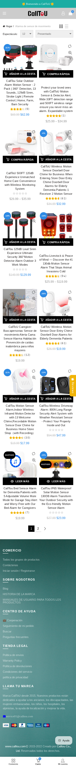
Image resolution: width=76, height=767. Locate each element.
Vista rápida (34, 53)
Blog (5, 588)
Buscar (7, 631)
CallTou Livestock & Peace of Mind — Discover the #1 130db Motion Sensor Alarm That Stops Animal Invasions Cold (56, 263)
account (63, 13)
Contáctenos (10, 565)
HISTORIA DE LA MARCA (19, 594)
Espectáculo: (10, 33)
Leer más (22, 481)
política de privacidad (15, 677)
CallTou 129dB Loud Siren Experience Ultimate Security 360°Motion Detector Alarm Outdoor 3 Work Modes (20, 256)
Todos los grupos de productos (21, 559)
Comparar (34, 46)
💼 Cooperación (12, 620)
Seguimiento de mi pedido (18, 625)
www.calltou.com (15, 746)
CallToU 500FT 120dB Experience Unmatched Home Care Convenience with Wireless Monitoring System (20, 181)
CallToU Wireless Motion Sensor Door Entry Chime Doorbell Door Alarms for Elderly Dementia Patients (56, 332)
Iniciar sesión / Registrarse (19, 570)
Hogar (9, 26)
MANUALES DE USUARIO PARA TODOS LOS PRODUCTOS (32, 601)
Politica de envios (13, 655)
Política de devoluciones (17, 666)
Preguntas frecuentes (16, 637)
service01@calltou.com (19, 716)
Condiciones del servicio (17, 671)
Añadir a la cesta (22, 73)
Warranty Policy (12, 660)
